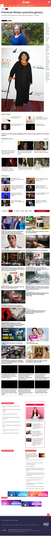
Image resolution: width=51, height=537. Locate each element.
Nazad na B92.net (30, 5)
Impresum (20, 525)
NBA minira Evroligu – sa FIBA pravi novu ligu (35, 488)
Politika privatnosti (35, 525)
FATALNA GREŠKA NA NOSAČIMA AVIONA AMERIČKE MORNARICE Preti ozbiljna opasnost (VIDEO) (42, 377)
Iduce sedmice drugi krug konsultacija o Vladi (11, 421)
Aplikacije (6, 520)
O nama (12, 520)
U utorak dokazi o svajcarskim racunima (10, 429)
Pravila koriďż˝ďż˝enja (27, 525)
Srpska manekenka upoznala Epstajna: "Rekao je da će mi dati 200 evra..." (42, 179)
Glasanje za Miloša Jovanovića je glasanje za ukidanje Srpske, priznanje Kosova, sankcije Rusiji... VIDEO (35, 474)
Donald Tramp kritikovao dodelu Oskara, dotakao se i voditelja (17, 194)
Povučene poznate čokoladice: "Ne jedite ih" (35, 486)
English (16, 520)
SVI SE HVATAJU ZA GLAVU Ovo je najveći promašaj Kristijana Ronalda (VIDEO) (41, 391)
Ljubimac (18, 5)
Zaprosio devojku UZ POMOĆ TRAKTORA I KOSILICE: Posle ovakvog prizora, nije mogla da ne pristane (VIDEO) (37, 433)
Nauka (5, 5)
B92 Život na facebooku (7, 450)
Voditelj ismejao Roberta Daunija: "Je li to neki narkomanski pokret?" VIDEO (42, 187)
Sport (5, 412)
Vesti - (26, 2)
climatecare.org (23, 531)
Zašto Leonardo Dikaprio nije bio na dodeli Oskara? (17, 125)
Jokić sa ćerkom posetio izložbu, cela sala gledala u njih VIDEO (17, 201)
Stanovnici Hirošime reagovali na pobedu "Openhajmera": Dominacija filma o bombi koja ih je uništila (17, 187)
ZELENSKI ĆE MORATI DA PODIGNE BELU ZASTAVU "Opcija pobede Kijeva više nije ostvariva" (25, 392)
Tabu (14, 5)
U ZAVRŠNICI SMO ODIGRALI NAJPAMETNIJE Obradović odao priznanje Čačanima (9, 376)
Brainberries (9, 155)
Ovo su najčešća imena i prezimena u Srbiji (16, 117)
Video (2, 520)
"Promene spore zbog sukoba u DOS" (10, 414)
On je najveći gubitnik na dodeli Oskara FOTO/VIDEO (42, 193)
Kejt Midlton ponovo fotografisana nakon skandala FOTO (17, 179)
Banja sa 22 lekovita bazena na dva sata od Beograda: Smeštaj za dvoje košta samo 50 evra (35, 470)
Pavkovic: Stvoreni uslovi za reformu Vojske (11, 406)
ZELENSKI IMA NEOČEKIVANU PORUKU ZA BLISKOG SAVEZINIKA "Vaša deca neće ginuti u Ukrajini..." (25, 377)
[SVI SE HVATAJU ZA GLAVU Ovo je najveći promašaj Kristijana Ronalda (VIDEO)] (42, 388)
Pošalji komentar (42, 211)
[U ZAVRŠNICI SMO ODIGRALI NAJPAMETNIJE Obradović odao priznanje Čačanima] (9, 373)
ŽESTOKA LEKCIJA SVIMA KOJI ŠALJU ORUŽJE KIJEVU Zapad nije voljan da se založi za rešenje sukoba (9, 392)
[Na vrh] (48, 515)
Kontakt (15, 525)
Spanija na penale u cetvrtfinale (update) (10, 433)
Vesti (2, 5)
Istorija (9, 5)
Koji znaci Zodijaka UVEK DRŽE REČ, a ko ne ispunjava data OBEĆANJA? (35, 420)
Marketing (12, 525)
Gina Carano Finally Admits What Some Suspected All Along (25, 152)
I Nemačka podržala (30, 466)
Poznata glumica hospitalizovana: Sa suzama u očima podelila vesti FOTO (42, 118)
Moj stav (23, 5)
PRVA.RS (35, 404)
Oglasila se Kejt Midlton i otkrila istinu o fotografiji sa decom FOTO (41, 201)
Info (4, 407)
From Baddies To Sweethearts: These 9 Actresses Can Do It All (8, 169)
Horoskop (4, 497)
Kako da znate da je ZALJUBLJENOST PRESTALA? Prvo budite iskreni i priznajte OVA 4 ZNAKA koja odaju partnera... (37, 426)
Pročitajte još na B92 (31, 450)
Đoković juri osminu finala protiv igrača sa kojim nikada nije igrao (34, 463)
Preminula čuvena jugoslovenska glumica (40, 125)
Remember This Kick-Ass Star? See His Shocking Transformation (8, 152)
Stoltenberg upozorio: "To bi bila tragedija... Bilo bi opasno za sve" (35, 484)
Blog (10, 520)
